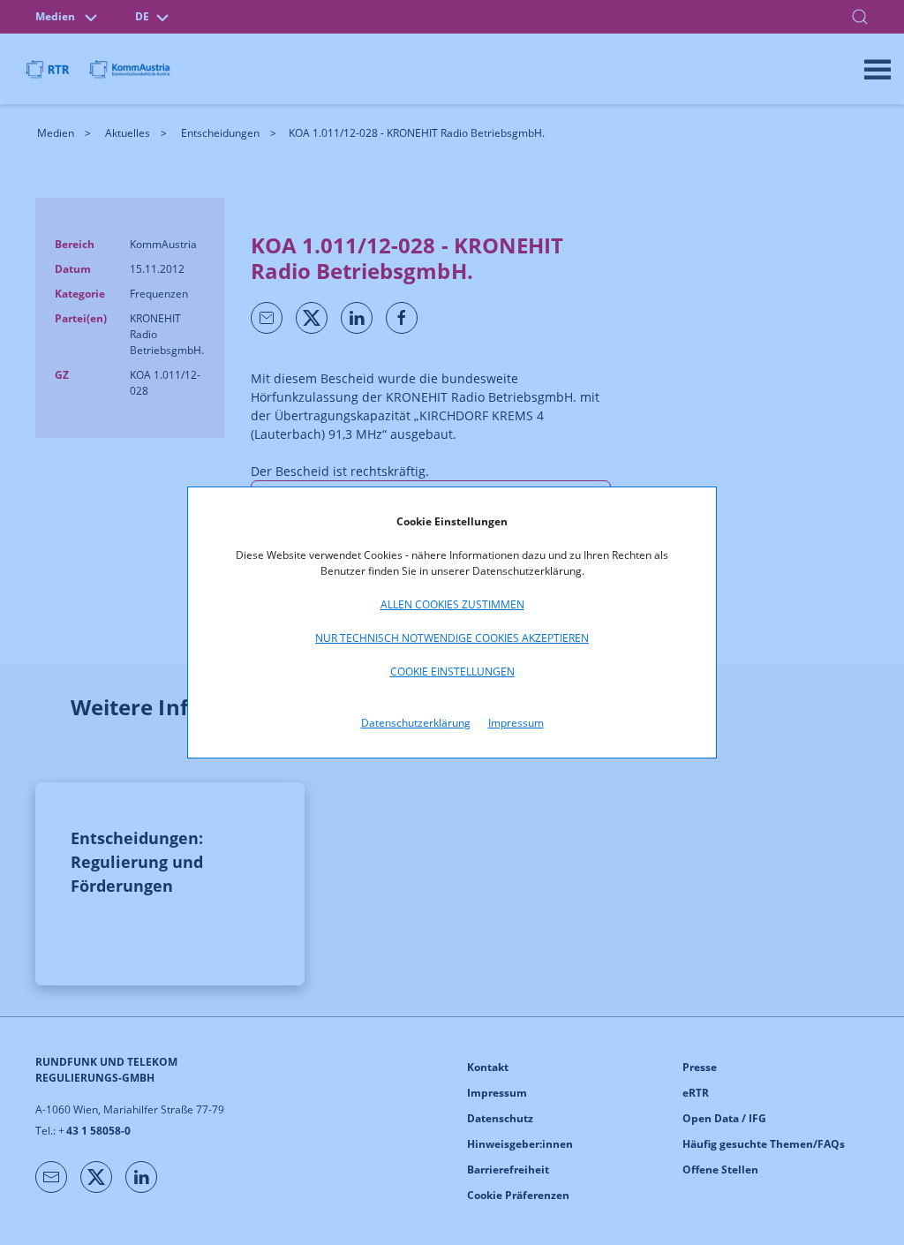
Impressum (516, 722)
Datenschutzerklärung (416, 722)
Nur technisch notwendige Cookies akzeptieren (452, 637)
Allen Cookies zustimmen (452, 604)
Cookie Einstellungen (452, 671)
